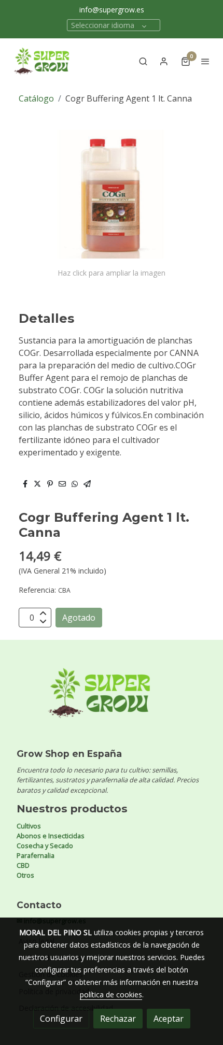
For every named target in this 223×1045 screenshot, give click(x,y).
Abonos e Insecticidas (51, 835)
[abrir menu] (205, 61)
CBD (23, 865)
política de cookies (111, 994)
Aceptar (169, 1018)
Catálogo (36, 98)
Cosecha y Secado (45, 845)
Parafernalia (35, 855)
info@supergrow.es (111, 10)
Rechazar (118, 1018)
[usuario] (164, 61)
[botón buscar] (143, 61)
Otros (25, 875)
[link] (41, 61)
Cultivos (29, 826)
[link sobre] (111, 699)
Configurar (61, 1018)
